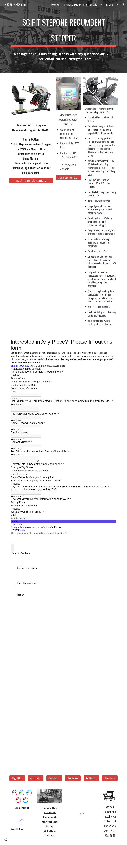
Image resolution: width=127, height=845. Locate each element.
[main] (63, 29)
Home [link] (55, 4)
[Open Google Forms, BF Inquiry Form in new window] (111, 341)
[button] (123, 5)
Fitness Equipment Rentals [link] (80, 4)
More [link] (109, 4)
